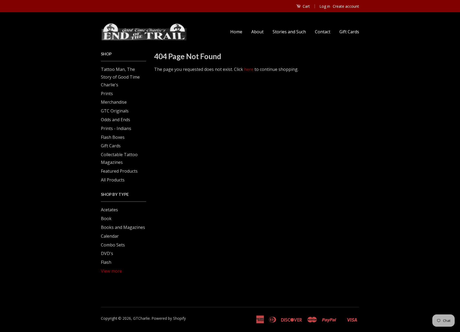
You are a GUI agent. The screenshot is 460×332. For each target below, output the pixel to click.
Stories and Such (289, 32)
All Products (113, 180)
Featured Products (119, 171)
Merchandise (114, 102)
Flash (106, 262)
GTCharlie (141, 318)
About (257, 32)
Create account (346, 6)
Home (236, 32)
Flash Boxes (113, 137)
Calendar (110, 236)
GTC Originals (115, 111)
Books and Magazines (123, 227)
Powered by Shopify (169, 318)
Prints (107, 93)
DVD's (107, 253)
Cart (306, 6)
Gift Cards (349, 32)
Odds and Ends (115, 120)
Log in (324, 6)
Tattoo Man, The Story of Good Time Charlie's (120, 77)
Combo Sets (113, 245)
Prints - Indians (116, 128)
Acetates (109, 210)
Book (106, 218)
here (248, 69)
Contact (322, 32)
